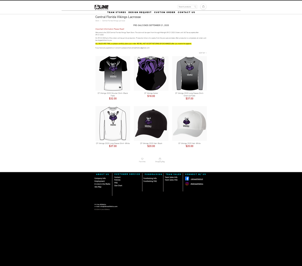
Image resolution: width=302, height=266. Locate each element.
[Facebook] (187, 178)
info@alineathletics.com (108, 206)
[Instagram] (187, 184)
